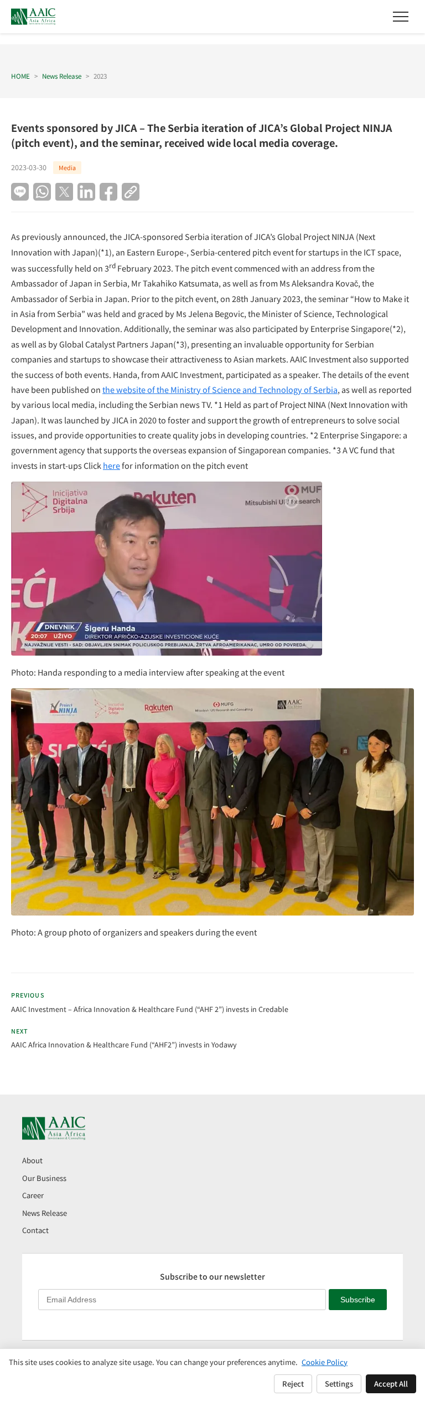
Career (33, 1195)
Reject (293, 1383)
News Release (61, 75)
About (32, 1160)
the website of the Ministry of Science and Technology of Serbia (220, 389)
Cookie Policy (325, 1362)
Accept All (391, 1383)
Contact (35, 1230)
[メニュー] (400, 16)
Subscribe (357, 1299)
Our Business (44, 1178)
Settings (339, 1383)
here (111, 465)
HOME (20, 75)
